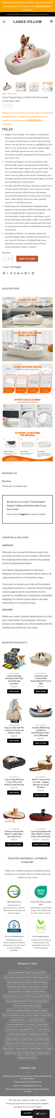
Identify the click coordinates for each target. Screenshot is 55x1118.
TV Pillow (47, 1048)
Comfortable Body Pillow (34, 991)
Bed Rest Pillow (40, 982)
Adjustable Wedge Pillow (19, 972)
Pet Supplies (12, 94)
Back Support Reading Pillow (19, 982)
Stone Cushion (22, 1048)
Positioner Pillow (42, 1039)
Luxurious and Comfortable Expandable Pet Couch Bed (41, 680)
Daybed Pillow (42, 1001)
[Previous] (7, 55)
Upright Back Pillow (13, 1053)
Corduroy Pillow (10, 996)
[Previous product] (10, 106)
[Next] (48, 55)
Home (4, 94)
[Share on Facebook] (7, 273)
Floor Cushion (33, 1015)
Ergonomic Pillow (40, 1010)
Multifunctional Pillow (38, 1034)
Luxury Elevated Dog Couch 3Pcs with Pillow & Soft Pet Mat (14, 782)
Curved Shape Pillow (42, 996)
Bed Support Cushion (38, 987)
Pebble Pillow (26, 1039)
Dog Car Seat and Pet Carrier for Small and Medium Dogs (14, 730)
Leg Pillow (30, 1024)
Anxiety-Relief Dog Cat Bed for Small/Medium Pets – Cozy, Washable (41, 731)
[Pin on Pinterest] (18, 273)
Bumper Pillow (16, 991)
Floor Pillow (46, 1015)
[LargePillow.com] (27, 22)
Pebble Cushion (12, 1039)
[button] (4, 21)
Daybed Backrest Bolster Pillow (20, 1001)
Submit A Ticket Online (30, 1082)
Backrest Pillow (39, 972)
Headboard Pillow (17, 1020)
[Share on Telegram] (33, 273)
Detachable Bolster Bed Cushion (27, 1005)
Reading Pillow (29, 1043)
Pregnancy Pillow (13, 1043)
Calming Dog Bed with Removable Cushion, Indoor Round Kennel (41, 834)
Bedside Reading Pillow (17, 987)
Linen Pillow (43, 1024)
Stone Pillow (35, 1048)
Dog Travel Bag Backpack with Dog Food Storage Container (14, 680)
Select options (14, 844)
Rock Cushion (43, 1043)
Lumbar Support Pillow (16, 1034)
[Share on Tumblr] (29, 273)
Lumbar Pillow (43, 1029)
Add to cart (27, 258)
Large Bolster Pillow (36, 1020)
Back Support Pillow (42, 977)
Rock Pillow (8, 1048)
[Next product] (4, 106)
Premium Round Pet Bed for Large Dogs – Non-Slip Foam (14, 834)
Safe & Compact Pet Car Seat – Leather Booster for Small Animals (41, 783)
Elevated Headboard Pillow (18, 1010)
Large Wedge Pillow (15, 1024)
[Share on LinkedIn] (25, 273)
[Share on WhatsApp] (4, 273)
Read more (14, 691)
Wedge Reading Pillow (27, 1057)
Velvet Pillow (29, 1053)
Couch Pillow (25, 996)
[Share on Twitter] (11, 273)
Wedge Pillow (43, 1053)
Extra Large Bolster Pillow (14, 1015)
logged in (24, 514)
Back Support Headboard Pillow (18, 977)
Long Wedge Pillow (27, 1029)
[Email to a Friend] (14, 273)
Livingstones (10, 1029)
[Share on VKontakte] (22, 273)
